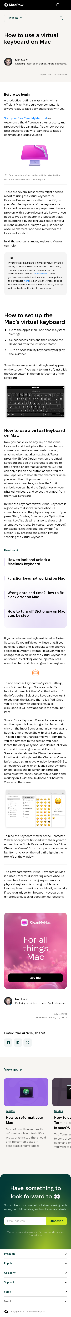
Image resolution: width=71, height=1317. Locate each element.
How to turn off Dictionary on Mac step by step (36, 613)
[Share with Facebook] (8, 1042)
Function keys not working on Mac (36, 578)
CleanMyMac (40, 273)
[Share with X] (27, 1042)
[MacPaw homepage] (6, 1311)
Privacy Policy (35, 1235)
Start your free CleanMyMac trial (25, 118)
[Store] (58, 5)
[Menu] (65, 4)
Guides (10, 1111)
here (26, 280)
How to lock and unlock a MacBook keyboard (29, 562)
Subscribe (56, 1221)
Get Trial (35, 977)
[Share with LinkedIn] (18, 1042)
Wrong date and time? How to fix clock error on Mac (36, 595)
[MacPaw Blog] (14, 5)
